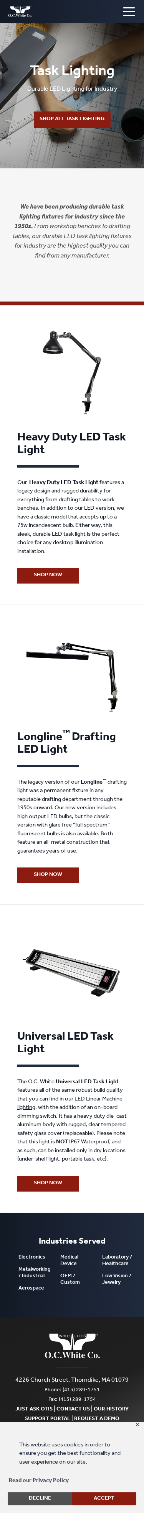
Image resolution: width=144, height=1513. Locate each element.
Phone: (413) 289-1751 (72, 1390)
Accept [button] (104, 1499)
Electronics (31, 1257)
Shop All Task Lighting (72, 119)
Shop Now (48, 575)
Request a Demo (96, 1419)
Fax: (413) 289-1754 (72, 1400)
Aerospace (31, 1288)
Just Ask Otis (34, 1409)
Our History (111, 1409)
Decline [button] (40, 1499)
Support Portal (47, 1419)
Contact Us (73, 1409)
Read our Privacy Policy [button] (39, 1481)
